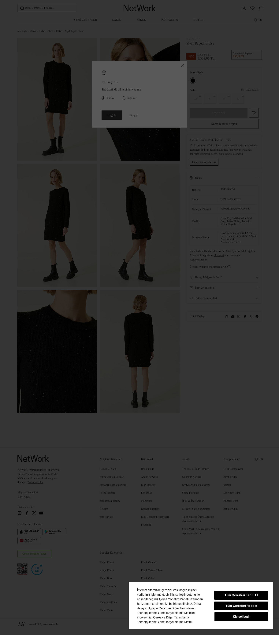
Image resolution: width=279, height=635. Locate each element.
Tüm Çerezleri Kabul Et (241, 595)
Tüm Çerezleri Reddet (241, 605)
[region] (201, 605)
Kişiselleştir (241, 616)
